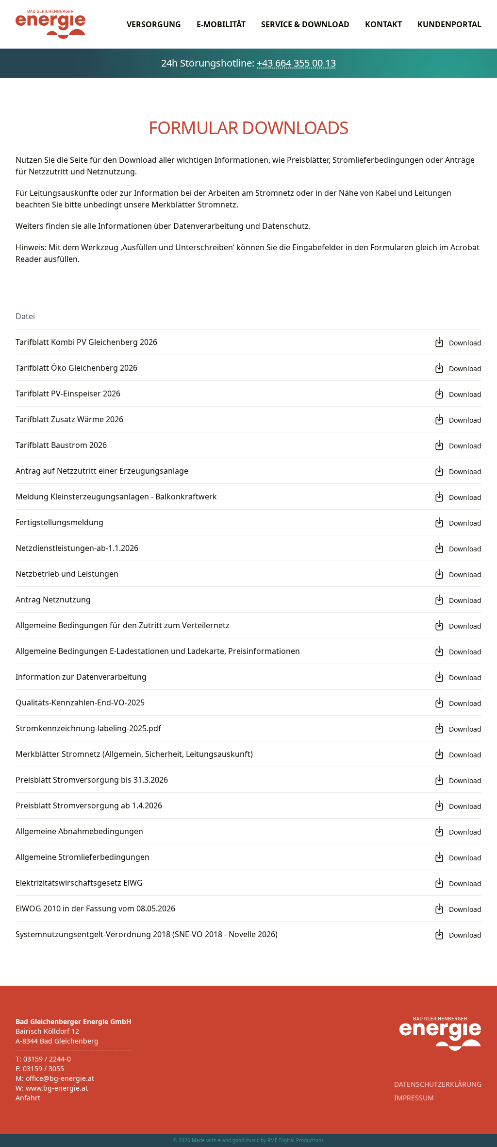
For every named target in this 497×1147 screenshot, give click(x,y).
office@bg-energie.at (60, 1078)
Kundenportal (449, 24)
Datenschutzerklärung (437, 1084)
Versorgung (154, 24)
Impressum (414, 1097)
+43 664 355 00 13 (296, 62)
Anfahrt (28, 1097)
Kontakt (383, 24)
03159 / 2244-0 (47, 1058)
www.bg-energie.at (57, 1088)
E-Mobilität (221, 24)
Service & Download (305, 24)
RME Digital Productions (295, 1140)
